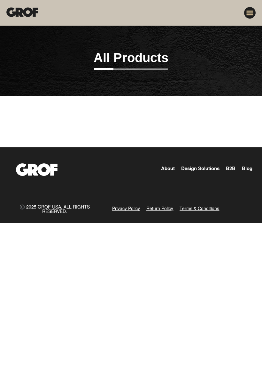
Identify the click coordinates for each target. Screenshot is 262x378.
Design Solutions (200, 168)
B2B (230, 168)
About (168, 168)
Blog (247, 168)
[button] (250, 13)
